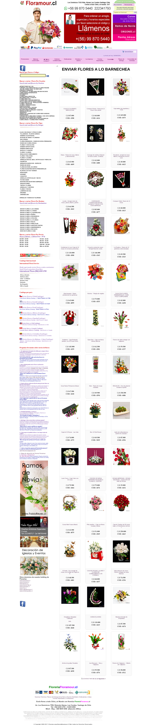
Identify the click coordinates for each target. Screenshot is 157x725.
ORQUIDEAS (23, 112)
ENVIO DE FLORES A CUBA (28, 231)
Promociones (25, 59)
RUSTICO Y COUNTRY (26, 150)
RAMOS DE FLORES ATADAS (28, 143)
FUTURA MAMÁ (24, 180)
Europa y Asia (24, 280)
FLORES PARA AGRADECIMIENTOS (30, 100)
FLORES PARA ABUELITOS (27, 96)
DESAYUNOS (23, 172)
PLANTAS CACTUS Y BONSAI (28, 170)
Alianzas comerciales (35, 59)
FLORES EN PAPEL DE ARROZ (28, 167)
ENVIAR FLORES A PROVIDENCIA (29, 216)
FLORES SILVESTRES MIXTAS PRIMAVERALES (33, 168)
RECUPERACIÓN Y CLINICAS (28, 97)
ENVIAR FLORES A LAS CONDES (29, 209)
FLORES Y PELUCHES (26, 156)
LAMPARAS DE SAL (25, 191)
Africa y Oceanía (24, 275)
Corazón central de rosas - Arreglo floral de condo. (96, 248)
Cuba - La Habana (25, 278)
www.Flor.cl (23, 588)
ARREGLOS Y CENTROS (27, 187)
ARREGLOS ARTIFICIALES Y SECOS (30, 178)
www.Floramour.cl (25, 580)
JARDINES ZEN (24, 194)
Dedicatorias (68, 59)
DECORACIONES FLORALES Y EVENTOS (31, 110)
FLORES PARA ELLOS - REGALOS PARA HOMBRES (34, 102)
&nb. (70, 621)
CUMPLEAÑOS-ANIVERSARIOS (28, 92)
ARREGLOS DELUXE (25, 111)
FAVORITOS (23, 161)
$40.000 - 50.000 (24, 244)
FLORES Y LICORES (25, 157)
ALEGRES (22, 95)
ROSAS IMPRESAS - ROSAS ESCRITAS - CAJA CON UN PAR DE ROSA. (121, 480)
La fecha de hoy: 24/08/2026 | (124, 55)
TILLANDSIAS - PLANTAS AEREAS (30, 134)
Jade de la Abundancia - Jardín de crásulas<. (121, 432)
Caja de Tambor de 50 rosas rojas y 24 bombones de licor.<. (121, 526)
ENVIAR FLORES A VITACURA (28, 218)
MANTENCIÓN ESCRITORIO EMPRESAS (31, 181)
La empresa (89, 59)
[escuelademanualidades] (124, 22)
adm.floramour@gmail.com (28, 450)
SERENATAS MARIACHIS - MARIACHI (30, 163)
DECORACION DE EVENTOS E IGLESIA (30, 117)
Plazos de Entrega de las (54, 697)
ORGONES (23, 192)
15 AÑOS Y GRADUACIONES (28, 105)
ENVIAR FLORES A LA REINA (28, 210)
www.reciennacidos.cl (26, 591)
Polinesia (22, 282)
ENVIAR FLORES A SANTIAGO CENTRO (31, 225)
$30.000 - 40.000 (24, 242)
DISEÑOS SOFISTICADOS (27, 146)
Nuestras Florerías (40, 697)
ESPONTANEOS (24, 114)
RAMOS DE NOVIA (25, 106)
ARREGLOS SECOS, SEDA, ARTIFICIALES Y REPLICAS (35, 159)
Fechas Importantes (59, 698)
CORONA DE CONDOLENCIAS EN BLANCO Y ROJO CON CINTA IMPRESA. (95, 203)
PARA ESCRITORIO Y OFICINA (28, 107)
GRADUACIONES (25, 183)
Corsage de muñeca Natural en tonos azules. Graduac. (95, 155)
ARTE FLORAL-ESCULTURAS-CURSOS (30, 101)
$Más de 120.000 (44, 246)
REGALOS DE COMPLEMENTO (28, 154)
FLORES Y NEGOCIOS (26, 103)
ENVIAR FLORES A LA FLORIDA (29, 220)
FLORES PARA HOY (25, 99)
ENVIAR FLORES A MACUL (27, 221)
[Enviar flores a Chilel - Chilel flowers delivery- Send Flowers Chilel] (21, 296)
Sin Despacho (24, 284)
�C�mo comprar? (46, 60)
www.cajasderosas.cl (26, 589)
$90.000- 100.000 (44, 242)
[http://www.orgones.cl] (124, 33)
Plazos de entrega (121, 59)
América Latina (24, 276)
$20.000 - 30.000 (24, 240)
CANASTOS (23, 176)
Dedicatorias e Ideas (85, 697)
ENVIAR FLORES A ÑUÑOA (27, 214)
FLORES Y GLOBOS (25, 152)
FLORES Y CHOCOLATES (27, 145)
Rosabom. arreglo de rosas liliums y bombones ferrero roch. (121, 156)
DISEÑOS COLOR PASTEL (27, 135)
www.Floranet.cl (24, 582)
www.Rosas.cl (24, 583)
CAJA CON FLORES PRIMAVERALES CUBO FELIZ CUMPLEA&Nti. (121, 295)
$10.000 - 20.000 (24, 239)
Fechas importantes (99, 59)
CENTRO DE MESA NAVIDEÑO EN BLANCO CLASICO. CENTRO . (95, 480)
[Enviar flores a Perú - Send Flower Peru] (21, 307)
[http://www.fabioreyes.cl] (124, 28)
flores (64, 697)
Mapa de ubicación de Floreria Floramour (33, 453)
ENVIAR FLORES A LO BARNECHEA (30, 212)
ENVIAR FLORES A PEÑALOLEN (29, 223)
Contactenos (70, 698)
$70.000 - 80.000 (44, 239)
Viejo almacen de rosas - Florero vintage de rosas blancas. (121, 572)
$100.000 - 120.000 (45, 244)
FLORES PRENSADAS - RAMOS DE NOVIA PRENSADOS (35, 141)
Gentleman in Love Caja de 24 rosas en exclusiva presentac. (70, 248)
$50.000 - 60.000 (24, 246)
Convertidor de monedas (132, 59)
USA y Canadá (24, 286)
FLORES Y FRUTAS (25, 189)
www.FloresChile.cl (25, 585)
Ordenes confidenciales (57, 59)
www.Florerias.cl (24, 586)
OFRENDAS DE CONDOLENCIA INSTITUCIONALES (34, 118)
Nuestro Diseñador (72, 697)
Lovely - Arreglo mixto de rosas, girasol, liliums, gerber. (70, 201)
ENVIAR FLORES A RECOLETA (28, 229)
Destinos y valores (78, 59)
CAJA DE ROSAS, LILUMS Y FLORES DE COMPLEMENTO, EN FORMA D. (95, 573)
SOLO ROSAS (24, 139)
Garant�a (110, 59)
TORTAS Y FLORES (25, 185)
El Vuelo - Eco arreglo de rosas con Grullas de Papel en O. (70, 572)
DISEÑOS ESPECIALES (26, 148)
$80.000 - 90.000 (44, 240)
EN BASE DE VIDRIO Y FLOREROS (29, 137)
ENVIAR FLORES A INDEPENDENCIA (30, 227)
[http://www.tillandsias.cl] (124, 40)
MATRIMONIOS (24, 94)
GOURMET (23, 174)
